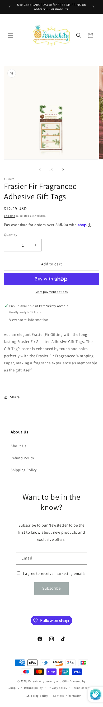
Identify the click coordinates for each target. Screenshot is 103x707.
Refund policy (33, 688)
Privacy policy (57, 688)
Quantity (10, 234)
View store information (28, 319)
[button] (10, 35)
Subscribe (51, 588)
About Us (18, 445)
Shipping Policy (24, 469)
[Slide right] (63, 169)
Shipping (9, 215)
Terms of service (83, 688)
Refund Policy (22, 458)
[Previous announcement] (10, 7)
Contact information (67, 696)
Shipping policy (37, 696)
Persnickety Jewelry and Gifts (48, 681)
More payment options (51, 292)
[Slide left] (40, 169)
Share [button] (15, 397)
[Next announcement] (93, 7)
